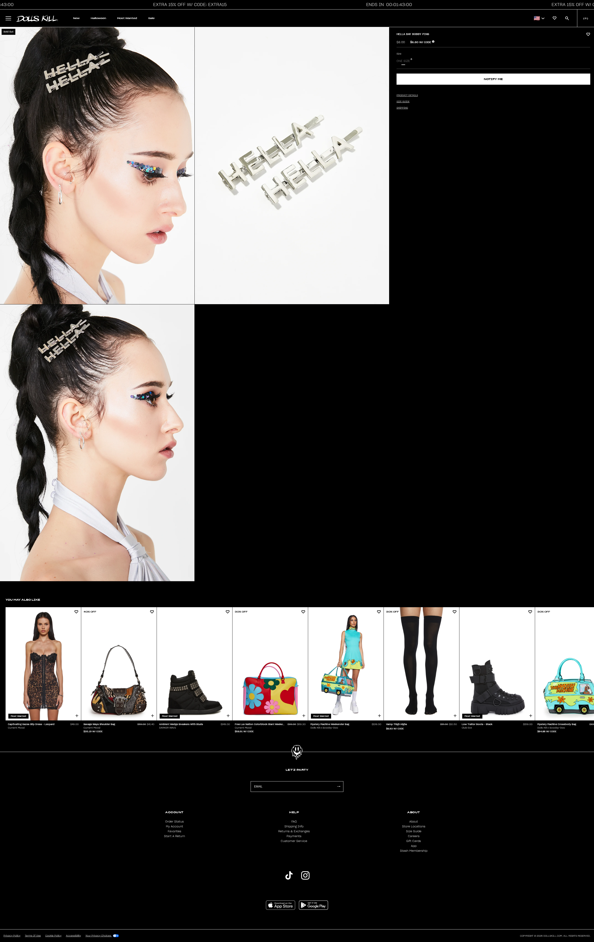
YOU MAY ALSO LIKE (23, 599)
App (413, 846)
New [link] (76, 18)
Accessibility (73, 936)
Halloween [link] (98, 18)
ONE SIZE (403, 61)
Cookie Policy (53, 936)
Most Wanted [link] (127, 18)
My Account (174, 826)
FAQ (294, 821)
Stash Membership (413, 850)
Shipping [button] (402, 108)
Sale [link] (151, 18)
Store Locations (413, 826)
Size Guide (413, 831)
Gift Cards (413, 841)
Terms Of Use (33, 936)
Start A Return (174, 836)
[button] (188, 4)
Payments (294, 836)
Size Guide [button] (403, 101)
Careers (414, 836)
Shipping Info (293, 826)
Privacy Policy (11, 936)
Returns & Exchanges (294, 831)
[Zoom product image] (97, 165)
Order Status (174, 821)
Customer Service (294, 841)
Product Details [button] (407, 95)
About (413, 821)
